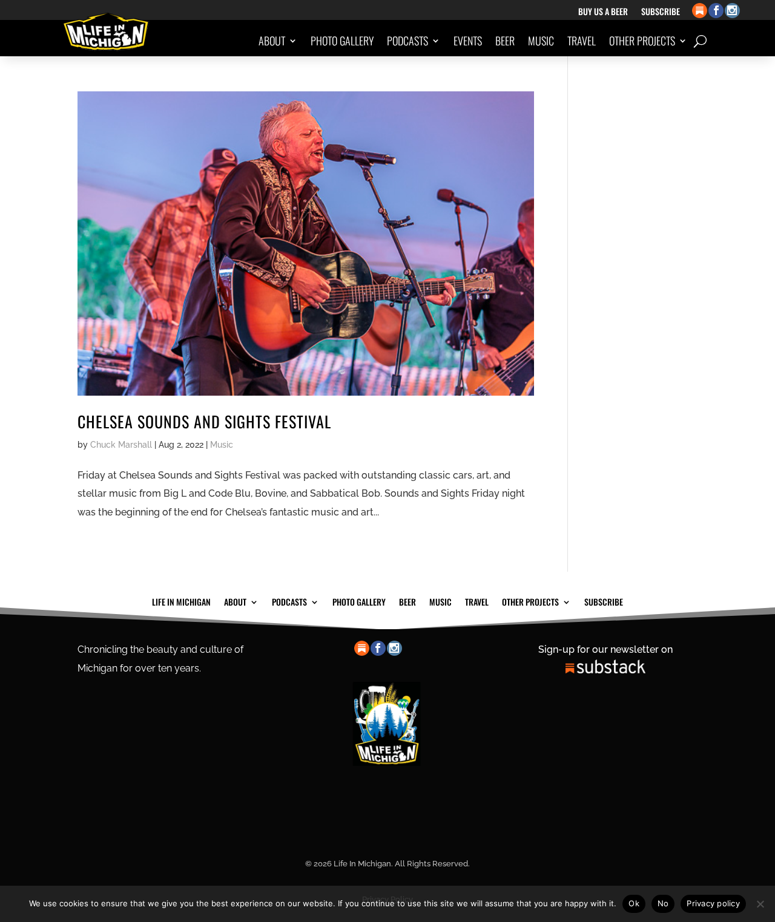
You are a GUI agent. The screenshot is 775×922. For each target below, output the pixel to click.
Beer (505, 40)
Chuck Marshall (121, 445)
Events (467, 40)
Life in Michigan (181, 600)
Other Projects (642, 40)
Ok (633, 903)
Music (541, 40)
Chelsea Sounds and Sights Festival (204, 421)
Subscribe (660, 12)
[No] (760, 904)
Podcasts (407, 40)
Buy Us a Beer (603, 12)
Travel (581, 40)
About (272, 40)
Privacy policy (713, 903)
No (663, 903)
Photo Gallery (342, 40)
